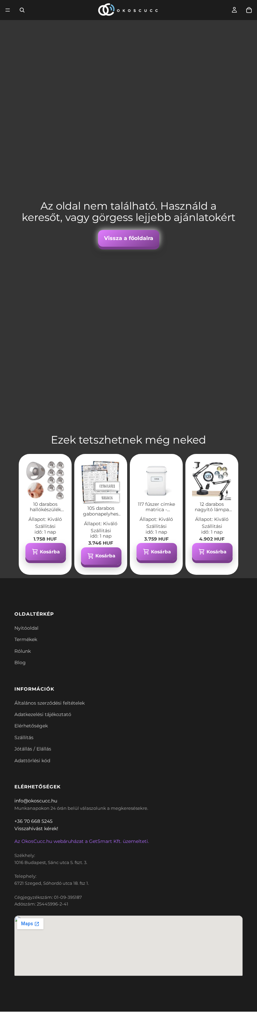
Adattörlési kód (32, 761)
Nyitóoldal (26, 628)
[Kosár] (249, 10)
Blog (20, 662)
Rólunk (22, 651)
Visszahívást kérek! (36, 829)
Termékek (25, 639)
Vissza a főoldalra (128, 238)
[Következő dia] (57, 480)
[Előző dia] (32, 480)
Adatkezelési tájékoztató (42, 714)
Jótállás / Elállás (32, 749)
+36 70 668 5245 (33, 821)
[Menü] (7, 10)
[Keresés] (22, 10)
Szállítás (23, 737)
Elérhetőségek (31, 726)
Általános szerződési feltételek (49, 703)
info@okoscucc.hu (35, 801)
